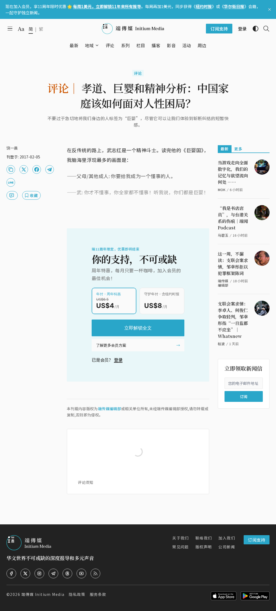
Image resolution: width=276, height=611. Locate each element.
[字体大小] (21, 29)
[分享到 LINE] (10, 182)
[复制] (10, 169)
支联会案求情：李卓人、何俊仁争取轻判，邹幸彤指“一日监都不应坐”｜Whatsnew (233, 320)
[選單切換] (97, 45)
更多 (238, 148)
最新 (224, 148)
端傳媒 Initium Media (42, 594)
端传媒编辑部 (109, 408)
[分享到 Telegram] (49, 169)
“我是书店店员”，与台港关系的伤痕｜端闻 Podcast (233, 218)
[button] (89, 45)
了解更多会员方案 (111, 345)
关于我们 (180, 538)
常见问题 (180, 546)
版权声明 (203, 546)
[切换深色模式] (253, 28)
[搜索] (264, 28)
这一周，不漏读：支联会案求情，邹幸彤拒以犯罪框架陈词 (233, 263)
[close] (269, 9)
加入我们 (226, 538)
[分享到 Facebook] (36, 169)
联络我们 (203, 538)
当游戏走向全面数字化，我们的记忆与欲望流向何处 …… (233, 172)
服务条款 (98, 594)
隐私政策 (77, 594)
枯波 (221, 343)
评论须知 (85, 482)
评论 (138, 73)
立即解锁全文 (138, 328)
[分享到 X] (23, 169)
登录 (118, 360)
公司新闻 (226, 546)
